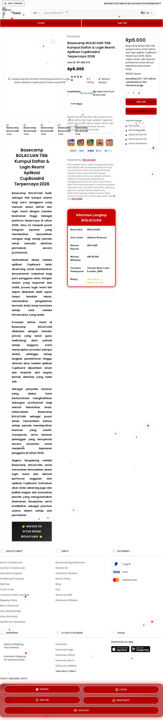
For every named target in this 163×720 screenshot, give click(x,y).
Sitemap (5, 584)
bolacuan (61, 644)
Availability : (74, 93)
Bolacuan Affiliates (67, 600)
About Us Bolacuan (11, 562)
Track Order (7, 589)
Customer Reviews (66, 573)
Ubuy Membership (10, 611)
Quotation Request (11, 573)
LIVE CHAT (83, 709)
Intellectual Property (12, 578)
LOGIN (40, 23)
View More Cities (65, 671)
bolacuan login (64, 649)
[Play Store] (140, 650)
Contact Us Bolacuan (12, 567)
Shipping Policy (8, 600)
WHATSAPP (123, 699)
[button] (53, 41)
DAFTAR (122, 23)
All (35, 12)
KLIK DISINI (77, 198)
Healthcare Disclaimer (13, 621)
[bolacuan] (16, 13)
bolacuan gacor (65, 660)
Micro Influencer (9, 605)
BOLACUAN (73, 36)
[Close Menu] (3, 14)
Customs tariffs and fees (14, 594)
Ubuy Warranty (9, 616)
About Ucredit (64, 594)
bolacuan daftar (65, 655)
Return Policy (63, 578)
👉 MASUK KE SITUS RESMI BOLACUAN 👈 (32, 531)
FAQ (58, 589)
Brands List (62, 567)
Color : (76, 103)
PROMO (44, 690)
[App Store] (120, 650)
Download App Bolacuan (70, 562)
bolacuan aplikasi (66, 665)
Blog (58, 584)
